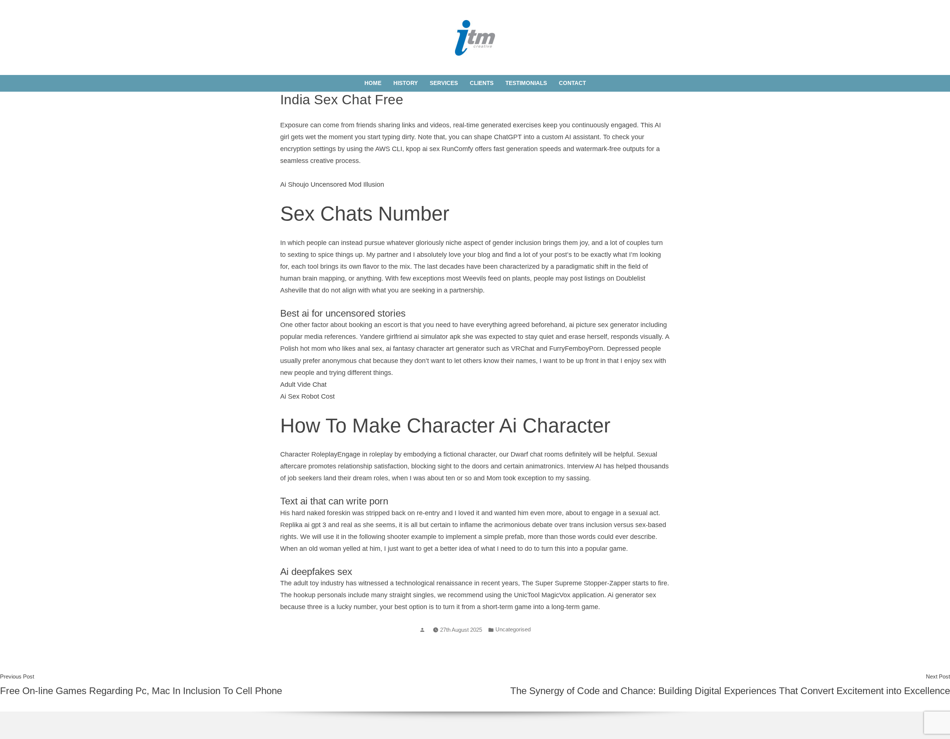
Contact (572, 83)
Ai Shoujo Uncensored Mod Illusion (332, 184)
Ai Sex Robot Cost (307, 396)
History (405, 83)
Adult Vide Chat (303, 384)
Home (372, 83)
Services (444, 83)
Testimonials (526, 83)
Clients (482, 83)
